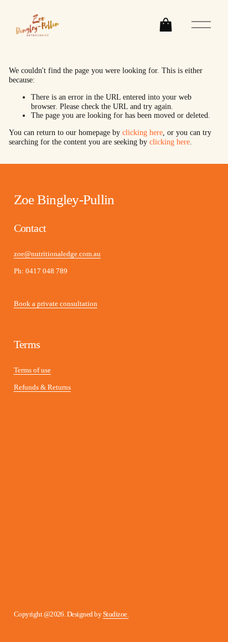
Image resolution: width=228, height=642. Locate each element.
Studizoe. (115, 614)
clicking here (142, 132)
